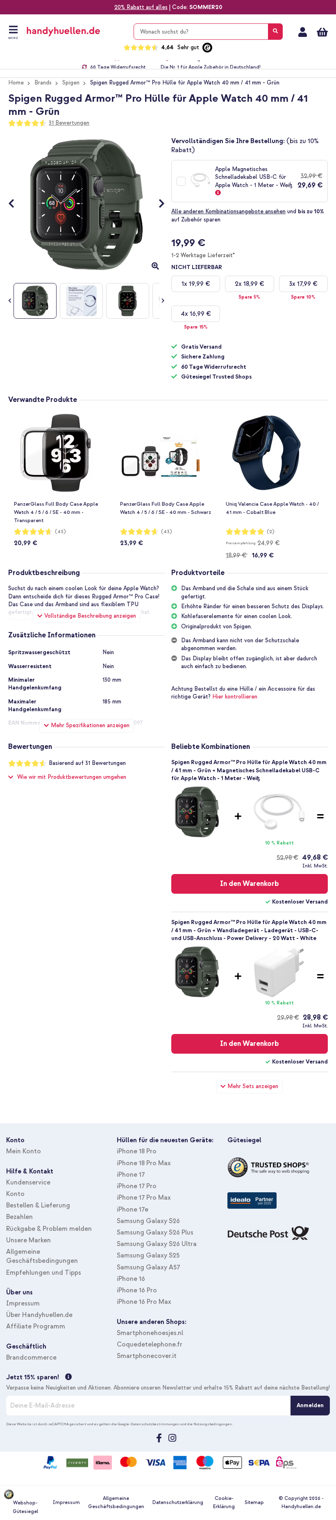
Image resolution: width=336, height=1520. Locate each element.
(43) (60, 532)
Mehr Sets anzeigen (252, 1086)
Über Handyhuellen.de (39, 1315)
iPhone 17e (132, 1209)
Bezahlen (19, 1217)
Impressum (23, 1303)
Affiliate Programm (35, 1326)
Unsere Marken (28, 1240)
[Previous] (15, 205)
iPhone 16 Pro (137, 1290)
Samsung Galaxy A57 (148, 1267)
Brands (43, 82)
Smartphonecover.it (147, 1356)
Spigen (70, 82)
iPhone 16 (131, 1279)
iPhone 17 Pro (137, 1186)
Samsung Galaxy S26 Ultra (157, 1244)
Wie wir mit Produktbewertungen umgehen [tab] (71, 777)
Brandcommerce (31, 1357)
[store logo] (75, 31)
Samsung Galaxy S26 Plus (155, 1232)
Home (16, 82)
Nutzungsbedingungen (212, 1424)
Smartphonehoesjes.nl (150, 1333)
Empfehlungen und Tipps (43, 1273)
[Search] (275, 31)
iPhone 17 (131, 1175)
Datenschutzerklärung (177, 1502)
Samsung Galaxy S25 (148, 1255)
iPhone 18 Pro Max (144, 1163)
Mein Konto (302, 32)
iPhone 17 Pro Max (144, 1198)
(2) (271, 532)
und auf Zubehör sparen (247, 215)
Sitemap (254, 1502)
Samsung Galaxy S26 (148, 1221)
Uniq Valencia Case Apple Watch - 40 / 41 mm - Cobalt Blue (272, 508)
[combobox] (208, 31)
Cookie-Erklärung (224, 1502)
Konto (15, 1194)
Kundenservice (28, 1182)
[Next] (157, 205)
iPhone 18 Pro (137, 1151)
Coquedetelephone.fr (149, 1344)
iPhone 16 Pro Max (144, 1302)
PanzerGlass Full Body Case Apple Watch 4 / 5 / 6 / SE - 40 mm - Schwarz (165, 508)
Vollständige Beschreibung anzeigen (90, 615)
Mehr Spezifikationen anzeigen (90, 725)
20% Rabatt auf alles (141, 7)
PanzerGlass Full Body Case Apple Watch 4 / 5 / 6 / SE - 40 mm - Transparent (56, 512)
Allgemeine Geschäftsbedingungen (116, 1502)
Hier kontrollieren (234, 696)
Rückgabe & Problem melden (49, 1229)
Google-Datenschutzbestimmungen (148, 1424)
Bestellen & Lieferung (38, 1205)
